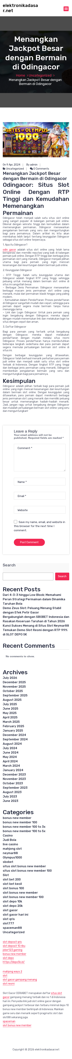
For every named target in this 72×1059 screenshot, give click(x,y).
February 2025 (13, 726)
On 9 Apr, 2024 (11, 164)
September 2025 (15, 695)
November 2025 (14, 686)
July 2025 (10, 704)
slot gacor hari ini (15, 914)
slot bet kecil (12, 884)
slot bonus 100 (13, 888)
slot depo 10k (12, 901)
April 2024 (10, 761)
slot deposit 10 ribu (14, 945)
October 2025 (13, 691)
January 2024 (13, 770)
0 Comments (41, 168)
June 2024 (10, 752)
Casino (8, 835)
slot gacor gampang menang (20, 979)
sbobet (8, 862)
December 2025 (14, 682)
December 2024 (14, 735)
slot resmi (9, 983)
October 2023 (13, 783)
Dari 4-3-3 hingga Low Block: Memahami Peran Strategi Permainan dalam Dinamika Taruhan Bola (34, 599)
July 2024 (10, 748)
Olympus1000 (12, 857)
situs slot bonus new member (24, 866)
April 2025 (10, 717)
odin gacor (9, 249)
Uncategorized (40, 75)
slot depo (8, 958)
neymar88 (10, 853)
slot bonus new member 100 (23, 897)
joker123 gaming (12, 950)
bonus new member (17, 818)
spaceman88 (12, 928)
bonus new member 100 (20, 822)
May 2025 (10, 713)
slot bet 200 (12, 879)
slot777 (8, 923)
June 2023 (10, 801)
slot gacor (10, 910)
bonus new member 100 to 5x (24, 831)
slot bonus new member (20, 892)
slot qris (9, 919)
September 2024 (15, 739)
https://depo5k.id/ (14, 962)
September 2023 (15, 787)
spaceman (9, 1021)
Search (9, 565)
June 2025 (10, 708)
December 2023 (14, 774)
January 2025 (13, 730)
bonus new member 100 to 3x (24, 826)
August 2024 (12, 743)
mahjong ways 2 (12, 971)
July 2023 (10, 796)
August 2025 (12, 700)
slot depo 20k (13, 906)
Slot (6, 875)
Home (20, 75)
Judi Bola (9, 840)
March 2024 (11, 765)
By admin (31, 164)
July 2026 (10, 678)
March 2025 (11, 722)
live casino (10, 844)
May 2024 (10, 757)
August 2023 (12, 792)
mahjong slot (12, 848)
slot (5, 975)
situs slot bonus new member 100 (27, 870)
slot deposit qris (12, 941)
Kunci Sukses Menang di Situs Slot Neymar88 (36, 625)
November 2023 (14, 779)
